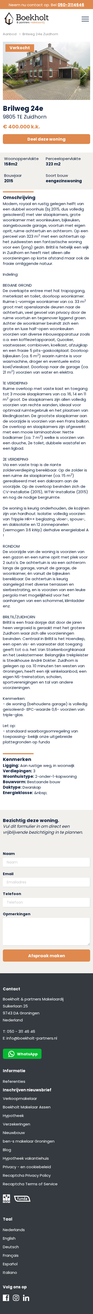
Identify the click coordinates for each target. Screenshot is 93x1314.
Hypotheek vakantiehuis (26, 1158)
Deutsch (11, 1247)
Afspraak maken (46, 956)
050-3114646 (71, 5)
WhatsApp (27, 1054)
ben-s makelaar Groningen (29, 1141)
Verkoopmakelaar (20, 1098)
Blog (7, 1149)
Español (10, 1264)
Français (11, 1255)
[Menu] (85, 19)
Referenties (14, 1081)
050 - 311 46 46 (21, 1031)
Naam (9, 853)
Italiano (10, 1272)
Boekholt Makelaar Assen (27, 1107)
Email (8, 874)
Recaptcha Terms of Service (30, 1184)
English (9, 1238)
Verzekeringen (16, 1124)
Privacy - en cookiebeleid (27, 1167)
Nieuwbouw (14, 1132)
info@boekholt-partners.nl (31, 1038)
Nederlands (14, 1229)
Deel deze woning (46, 139)
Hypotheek (13, 1115)
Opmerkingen (16, 914)
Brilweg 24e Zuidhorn (40, 34)
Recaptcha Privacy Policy (27, 1175)
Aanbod (10, 34)
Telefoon (12, 893)
